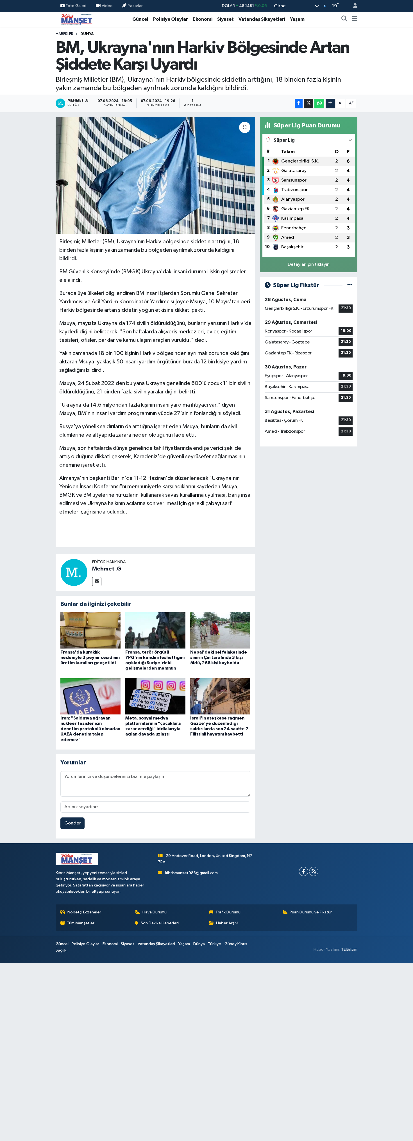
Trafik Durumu (227, 912)
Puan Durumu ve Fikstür (311, 912)
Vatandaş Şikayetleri (262, 19)
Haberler (64, 34)
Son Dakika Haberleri (160, 923)
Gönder (72, 823)
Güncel (140, 19)
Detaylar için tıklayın (309, 264)
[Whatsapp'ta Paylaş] (319, 103)
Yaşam (297, 19)
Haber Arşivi (227, 923)
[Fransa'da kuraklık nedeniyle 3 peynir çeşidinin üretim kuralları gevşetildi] (90, 630)
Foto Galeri (76, 6)
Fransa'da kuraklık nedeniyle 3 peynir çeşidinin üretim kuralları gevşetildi (90, 657)
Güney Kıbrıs (235, 944)
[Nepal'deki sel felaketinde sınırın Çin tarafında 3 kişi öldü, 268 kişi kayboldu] (220, 630)
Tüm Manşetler (80, 923)
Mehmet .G (106, 569)
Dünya (87, 34)
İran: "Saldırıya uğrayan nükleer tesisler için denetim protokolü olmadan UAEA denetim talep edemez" (90, 729)
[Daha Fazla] (330, 103)
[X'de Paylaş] (308, 103)
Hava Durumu (154, 912)
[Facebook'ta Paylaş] (299, 103)
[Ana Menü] (354, 19)
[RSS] (313, 871)
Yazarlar (135, 6)
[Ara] (344, 19)
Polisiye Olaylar (170, 19)
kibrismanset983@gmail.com (191, 873)
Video (107, 6)
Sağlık (61, 950)
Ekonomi (202, 19)
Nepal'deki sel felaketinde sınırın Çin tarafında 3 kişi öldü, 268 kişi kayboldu (218, 657)
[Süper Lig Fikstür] (350, 285)
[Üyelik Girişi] (352, 6)
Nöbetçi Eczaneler (84, 912)
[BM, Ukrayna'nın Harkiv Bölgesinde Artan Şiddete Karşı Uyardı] (155, 175)
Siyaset (225, 19)
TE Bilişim (349, 949)
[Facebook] (303, 871)
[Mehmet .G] (73, 572)
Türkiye (214, 944)
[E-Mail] (96, 581)
